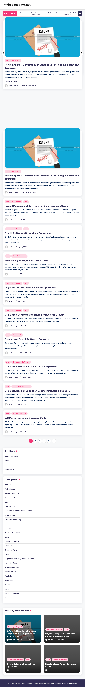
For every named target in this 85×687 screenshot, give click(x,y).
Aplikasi (8, 470)
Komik (7, 540)
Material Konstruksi (12, 553)
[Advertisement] (42, 95)
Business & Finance (12, 479)
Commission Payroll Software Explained (27, 324)
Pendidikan (9, 562)
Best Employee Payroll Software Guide (30, 13)
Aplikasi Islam (10, 475)
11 (48, 426)
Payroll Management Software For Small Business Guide (36, 53)
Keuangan (8, 531)
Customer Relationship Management (19, 496)
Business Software (13, 49)
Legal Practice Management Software (19, 544)
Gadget (8, 514)
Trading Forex (10, 584)
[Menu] (81, 4)
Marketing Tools (11, 549)
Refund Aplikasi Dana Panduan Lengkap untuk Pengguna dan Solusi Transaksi (21, 619)
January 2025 (10, 455)
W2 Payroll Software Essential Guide (25, 403)
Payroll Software (19, 241)
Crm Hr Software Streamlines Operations (28, 218)
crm (26, 49)
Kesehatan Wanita (12, 527)
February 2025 (10, 450)
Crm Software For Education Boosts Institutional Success (37, 376)
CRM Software (10, 492)
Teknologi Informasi (12, 579)
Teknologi (8, 575)
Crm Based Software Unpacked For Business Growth (34, 300)
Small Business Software (14, 570)
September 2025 (11, 442)
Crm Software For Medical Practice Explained (31, 352)
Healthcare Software (21, 348)
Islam (7, 523)
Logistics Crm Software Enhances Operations (64, 13)
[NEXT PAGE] (54, 426)
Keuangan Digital (13, 157)
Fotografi (8, 509)
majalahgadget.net (17, 4)
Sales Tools (17, 320)
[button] (11, 67)
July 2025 (8, 446)
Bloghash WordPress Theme (65, 669)
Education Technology (21, 372)
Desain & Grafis (10, 501)
